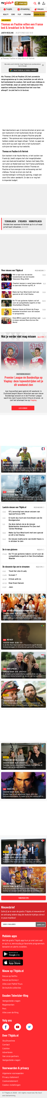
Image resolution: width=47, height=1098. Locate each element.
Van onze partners (10, 1056)
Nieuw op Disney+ (10, 980)
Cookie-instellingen (11, 1085)
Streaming (27, 14)
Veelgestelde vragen (11, 1001)
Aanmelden (40, 925)
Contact (6, 1045)
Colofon (6, 1048)
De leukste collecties (11, 988)
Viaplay (33, 400)
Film (19, 14)
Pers (4, 1009)
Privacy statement (10, 1077)
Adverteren (7, 1052)
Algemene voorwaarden (13, 1073)
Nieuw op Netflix (9, 976)
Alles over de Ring (10, 1012)
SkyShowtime (8, 1041)
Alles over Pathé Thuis (12, 984)
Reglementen (8, 1005)
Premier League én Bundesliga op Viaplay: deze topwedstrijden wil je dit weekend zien (23, 381)
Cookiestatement (10, 1081)
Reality (5, 14)
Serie (13, 14)
